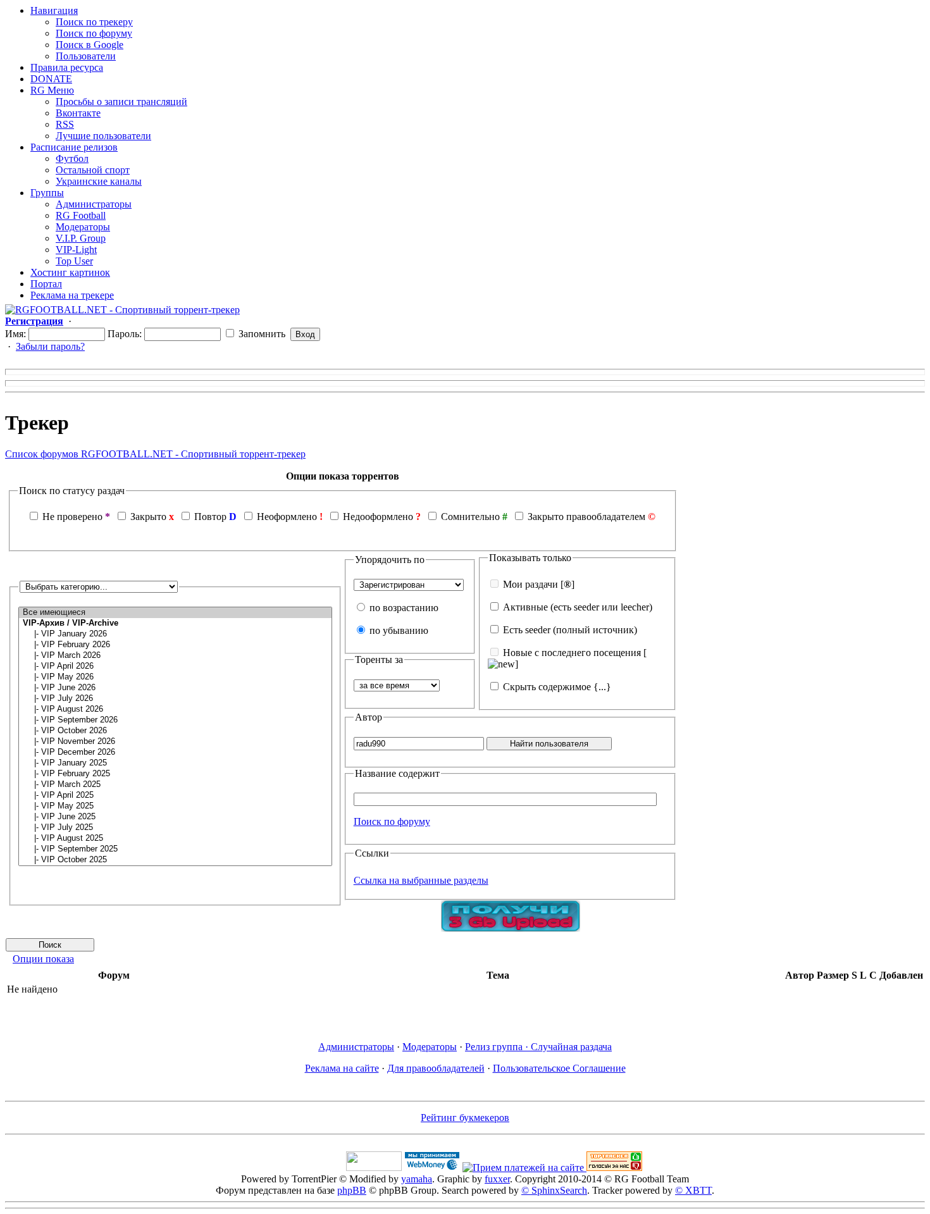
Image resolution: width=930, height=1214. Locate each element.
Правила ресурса (66, 67)
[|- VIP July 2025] (175, 827)
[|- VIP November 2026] (175, 741)
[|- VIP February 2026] (175, 645)
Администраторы (94, 204)
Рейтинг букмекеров (465, 1117)
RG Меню (52, 90)
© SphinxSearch (554, 1190)
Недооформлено (378, 516)
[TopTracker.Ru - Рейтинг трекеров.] (614, 1167)
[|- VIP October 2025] (175, 860)
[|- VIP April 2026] (175, 666)
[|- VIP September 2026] (175, 720)
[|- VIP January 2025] (175, 763)
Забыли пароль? (50, 346)
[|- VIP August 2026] (175, 709)
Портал (46, 283)
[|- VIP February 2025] (175, 774)
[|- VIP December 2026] (175, 752)
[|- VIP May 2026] (175, 677)
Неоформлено (286, 516)
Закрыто (148, 516)
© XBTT (693, 1190)
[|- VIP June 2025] (175, 817)
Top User (74, 261)
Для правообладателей (436, 1068)
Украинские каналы (99, 181)
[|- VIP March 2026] (175, 655)
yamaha (416, 1179)
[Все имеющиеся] (175, 612)
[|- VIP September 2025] (175, 849)
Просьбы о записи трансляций (121, 101)
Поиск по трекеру (94, 21)
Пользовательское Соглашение (559, 1068)
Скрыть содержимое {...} (555, 686)
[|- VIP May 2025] (175, 806)
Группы (47, 192)
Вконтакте (78, 113)
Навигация (54, 10)
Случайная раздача (571, 1046)
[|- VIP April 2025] (175, 795)
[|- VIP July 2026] (175, 698)
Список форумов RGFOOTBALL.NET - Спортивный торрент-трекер (155, 454)
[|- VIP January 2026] (175, 634)
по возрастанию (402, 607)
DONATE (51, 78)
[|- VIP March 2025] (175, 784)
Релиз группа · (498, 1046)
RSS (65, 124)
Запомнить (260, 333)
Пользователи (86, 56)
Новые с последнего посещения (571, 652)
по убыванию (397, 630)
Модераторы (83, 226)
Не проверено (72, 516)
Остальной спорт (93, 169)
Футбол (72, 158)
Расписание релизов (74, 147)
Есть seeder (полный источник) (570, 629)
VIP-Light (76, 249)
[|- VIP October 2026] (175, 731)
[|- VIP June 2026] (175, 688)
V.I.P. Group (81, 238)
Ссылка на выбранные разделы (421, 880)
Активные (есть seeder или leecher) (577, 607)
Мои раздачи (530, 584)
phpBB (351, 1190)
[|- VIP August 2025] (175, 838)
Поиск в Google (89, 44)
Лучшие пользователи (103, 135)
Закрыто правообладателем (586, 516)
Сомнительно (470, 516)
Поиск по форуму (94, 33)
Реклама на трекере (72, 295)
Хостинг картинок (70, 272)
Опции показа (43, 958)
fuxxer (497, 1179)
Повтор (210, 516)
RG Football (81, 215)
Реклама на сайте (342, 1068)
